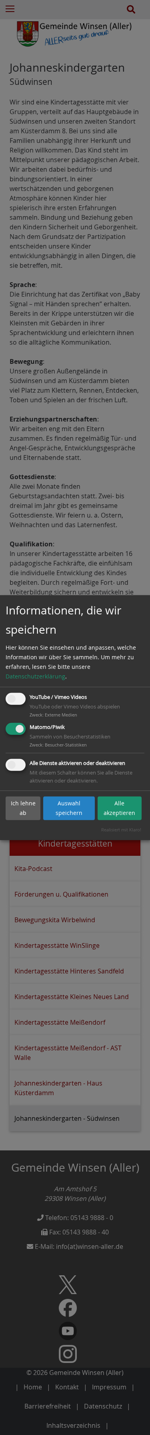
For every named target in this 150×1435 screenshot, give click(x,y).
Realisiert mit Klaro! (121, 830)
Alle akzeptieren (119, 808)
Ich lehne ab (23, 808)
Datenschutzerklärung (35, 676)
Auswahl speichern (69, 808)
